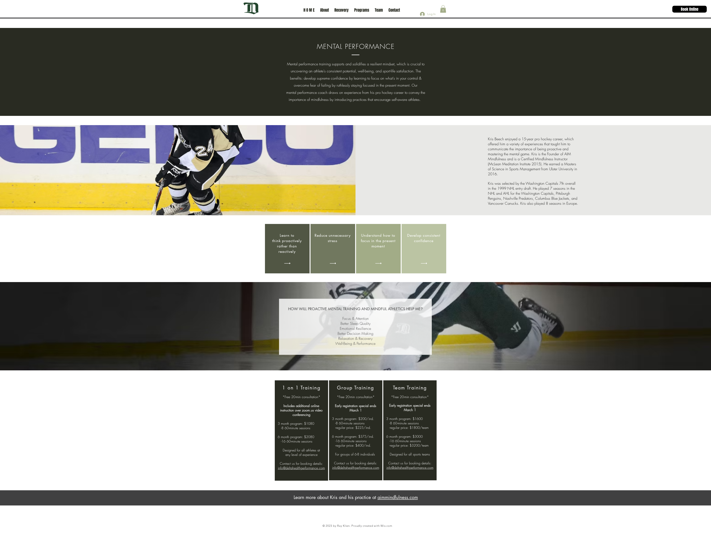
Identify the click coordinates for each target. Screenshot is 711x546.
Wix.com (386, 525)
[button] (443, 9)
